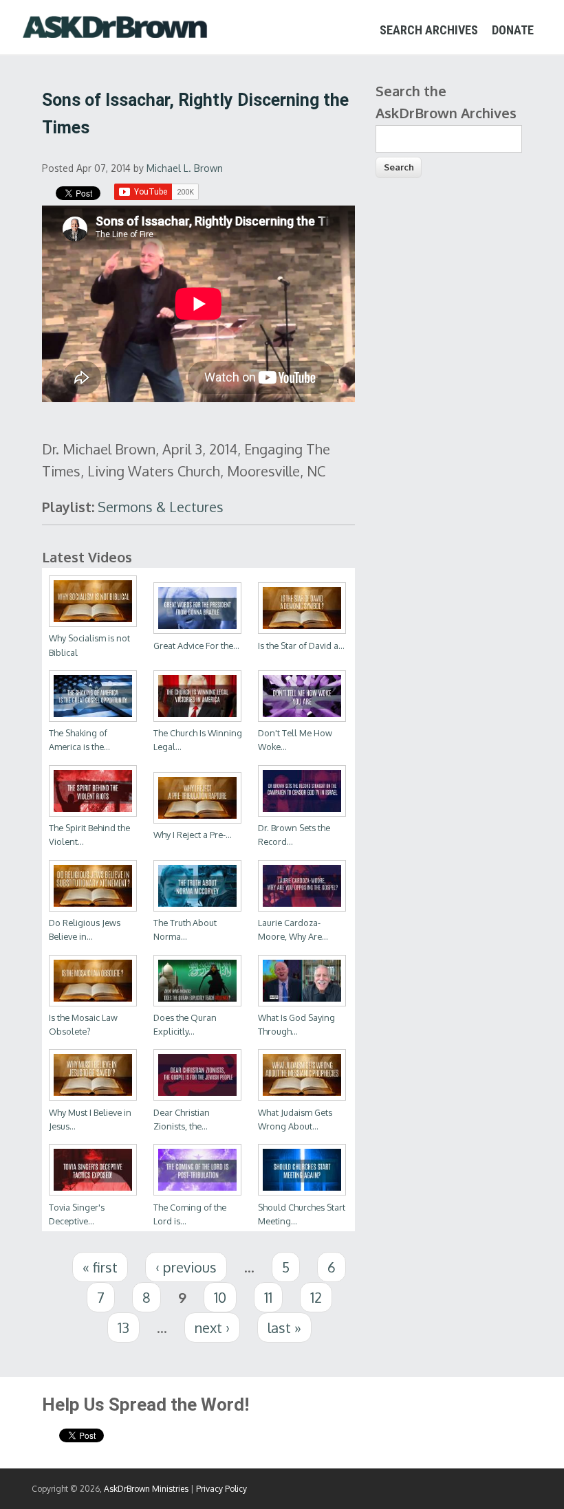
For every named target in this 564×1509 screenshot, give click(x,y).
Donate (513, 30)
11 (268, 1297)
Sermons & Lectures (161, 507)
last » (284, 1327)
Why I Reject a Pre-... (192, 834)
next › (212, 1327)
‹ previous (186, 1267)
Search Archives (429, 30)
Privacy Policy (221, 1489)
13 (123, 1327)
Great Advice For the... (196, 645)
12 (316, 1297)
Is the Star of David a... (301, 645)
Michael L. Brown (185, 168)
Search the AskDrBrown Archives (446, 102)
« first (100, 1267)
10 (220, 1297)
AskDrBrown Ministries (146, 1489)
